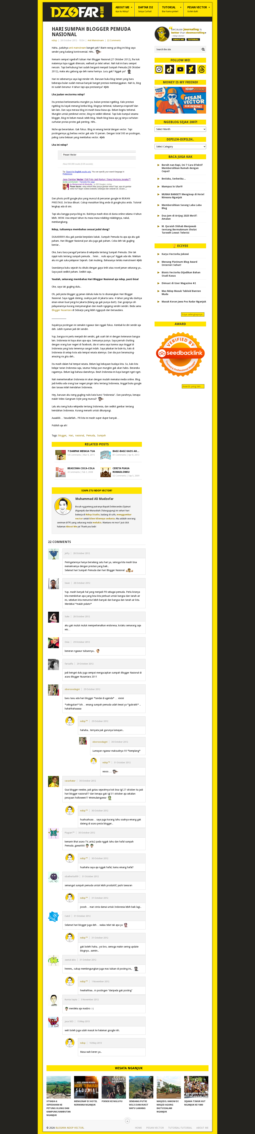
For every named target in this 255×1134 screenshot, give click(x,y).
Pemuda (90, 435)
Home (138, 1127)
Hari (71, 435)
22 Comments (114, 40)
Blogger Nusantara (62, 310)
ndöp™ (84, 721)
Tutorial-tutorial (180, 1127)
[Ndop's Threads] (201, 70)
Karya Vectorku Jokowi (175, 254)
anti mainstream (77, 47)
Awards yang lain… (193, 386)
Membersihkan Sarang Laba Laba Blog (182, 207)
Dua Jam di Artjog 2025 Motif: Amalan (179, 217)
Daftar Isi (145, 9)
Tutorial (170, 9)
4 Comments (73, 472)
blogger (62, 435)
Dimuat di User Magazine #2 (179, 283)
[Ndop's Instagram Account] (159, 70)
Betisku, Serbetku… (174, 178)
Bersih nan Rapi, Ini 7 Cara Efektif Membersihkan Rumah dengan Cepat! (182, 168)
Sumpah (101, 435)
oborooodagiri (72, 689)
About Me (122, 9)
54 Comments (74, 455)
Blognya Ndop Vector (69, 1127)
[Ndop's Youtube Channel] (180, 70)
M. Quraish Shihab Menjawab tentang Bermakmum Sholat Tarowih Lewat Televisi (179, 229)
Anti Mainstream (96, 40)
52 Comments (119, 476)
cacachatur (70, 780)
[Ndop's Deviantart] (191, 70)
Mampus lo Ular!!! (172, 186)
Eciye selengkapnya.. (193, 314)
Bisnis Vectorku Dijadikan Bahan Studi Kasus (181, 274)
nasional (79, 435)
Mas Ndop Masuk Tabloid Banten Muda (181, 293)
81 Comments (119, 455)
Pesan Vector (197, 9)
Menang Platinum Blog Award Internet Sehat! (179, 263)
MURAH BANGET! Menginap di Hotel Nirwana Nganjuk (183, 196)
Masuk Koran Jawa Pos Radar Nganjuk (184, 301)
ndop (54, 40)
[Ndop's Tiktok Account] (169, 70)
